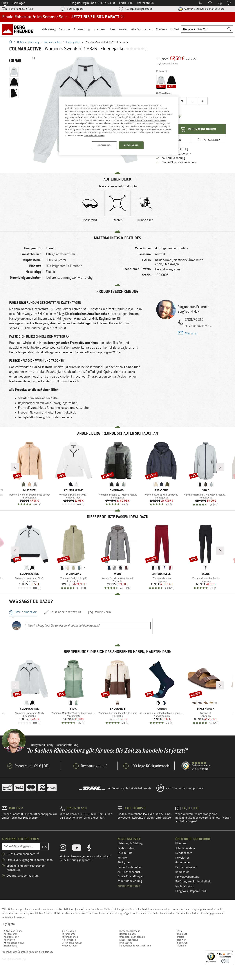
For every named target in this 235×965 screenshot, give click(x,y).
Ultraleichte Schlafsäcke (132, 936)
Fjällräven (182, 942)
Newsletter (182, 858)
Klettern (99, 29)
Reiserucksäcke (128, 933)
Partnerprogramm (186, 867)
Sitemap (47, 951)
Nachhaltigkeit (184, 886)
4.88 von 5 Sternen (204, 8)
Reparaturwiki (198, 891)
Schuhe (64, 29)
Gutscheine (182, 862)
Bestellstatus (126, 848)
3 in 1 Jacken (69, 931)
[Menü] (232, 952)
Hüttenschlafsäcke (129, 931)
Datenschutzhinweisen (94, 135)
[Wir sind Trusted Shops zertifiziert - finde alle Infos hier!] (186, 766)
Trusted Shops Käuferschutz (179, 162)
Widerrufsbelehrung (130, 881)
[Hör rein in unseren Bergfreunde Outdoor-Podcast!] (92, 848)
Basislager (18, 3)
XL (202, 101)
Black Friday (10, 945)
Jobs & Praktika (185, 848)
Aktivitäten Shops (13, 931)
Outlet (174, 29)
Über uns (180, 843)
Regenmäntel (69, 933)
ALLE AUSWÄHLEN (131, 145)
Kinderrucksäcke (128, 939)
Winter (123, 29)
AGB (120, 872)
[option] (90, 209)
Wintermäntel (69, 939)
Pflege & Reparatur (14, 942)
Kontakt (122, 858)
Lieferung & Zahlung (130, 843)
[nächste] (220, 467)
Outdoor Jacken (52, 42)
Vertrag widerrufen (129, 886)
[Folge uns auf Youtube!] (79, 848)
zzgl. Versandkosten (167, 63)
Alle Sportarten (141, 29)
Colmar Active (25, 49)
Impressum (182, 872)
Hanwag (181, 939)
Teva (179, 931)
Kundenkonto (183, 853)
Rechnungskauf (75, 8)
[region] (118, 125)
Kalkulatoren (10, 933)
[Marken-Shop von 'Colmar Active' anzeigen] (15, 60)
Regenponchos (70, 936)
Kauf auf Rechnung (173, 158)
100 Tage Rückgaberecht (138, 8)
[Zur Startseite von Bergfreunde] (19, 29)
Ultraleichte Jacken (72, 942)
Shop (5, 3)
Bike (112, 29)
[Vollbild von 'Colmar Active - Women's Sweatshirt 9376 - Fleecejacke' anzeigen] (34, 58)
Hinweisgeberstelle (187, 877)
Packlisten (9, 939)
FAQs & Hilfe (125, 853)
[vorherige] (15, 467)
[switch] (225, 961)
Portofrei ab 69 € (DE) (21, 8)
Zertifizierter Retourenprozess (184, 788)
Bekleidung (47, 29)
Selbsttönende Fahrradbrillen (135, 945)
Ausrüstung (82, 29)
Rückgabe (124, 862)
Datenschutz (132, 872)
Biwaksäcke (125, 942)
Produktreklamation (130, 867)
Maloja (180, 936)
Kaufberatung (11, 936)
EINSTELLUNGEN (104, 145)
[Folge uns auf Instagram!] (66, 848)
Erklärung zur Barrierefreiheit (193, 881)
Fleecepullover (69, 945)
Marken (161, 29)
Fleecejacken (73, 42)
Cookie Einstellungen (131, 876)
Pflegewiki (182, 891)
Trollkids (181, 945)
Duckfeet (182, 933)
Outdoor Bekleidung (28, 42)
